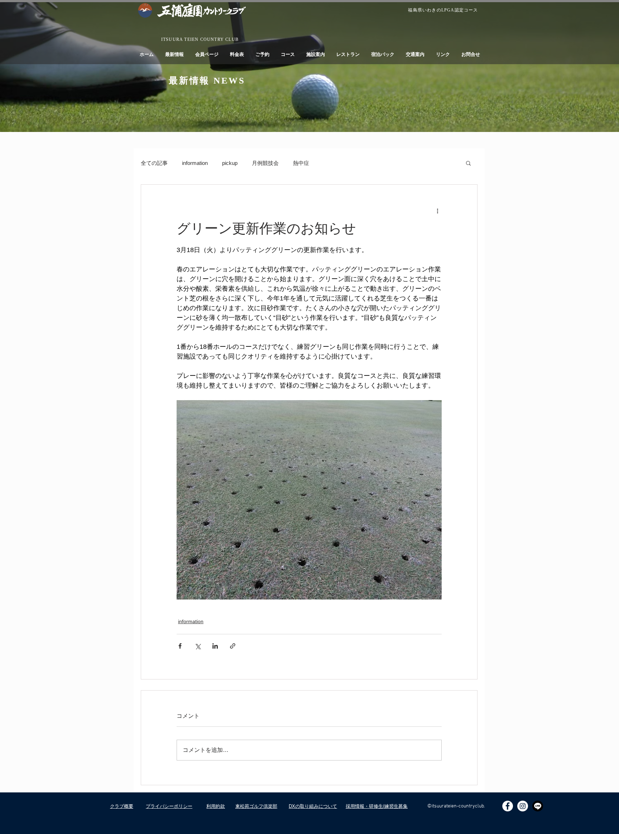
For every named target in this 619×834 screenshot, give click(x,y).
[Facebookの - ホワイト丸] (507, 806)
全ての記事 (154, 163)
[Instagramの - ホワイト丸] (522, 806)
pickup (229, 163)
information (195, 163)
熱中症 (301, 163)
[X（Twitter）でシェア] (197, 646)
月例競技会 (265, 163)
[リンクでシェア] (232, 646)
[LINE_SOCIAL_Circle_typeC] (537, 806)
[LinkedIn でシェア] (215, 646)
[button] (468, 163)
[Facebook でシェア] (180, 646)
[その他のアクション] (437, 210)
